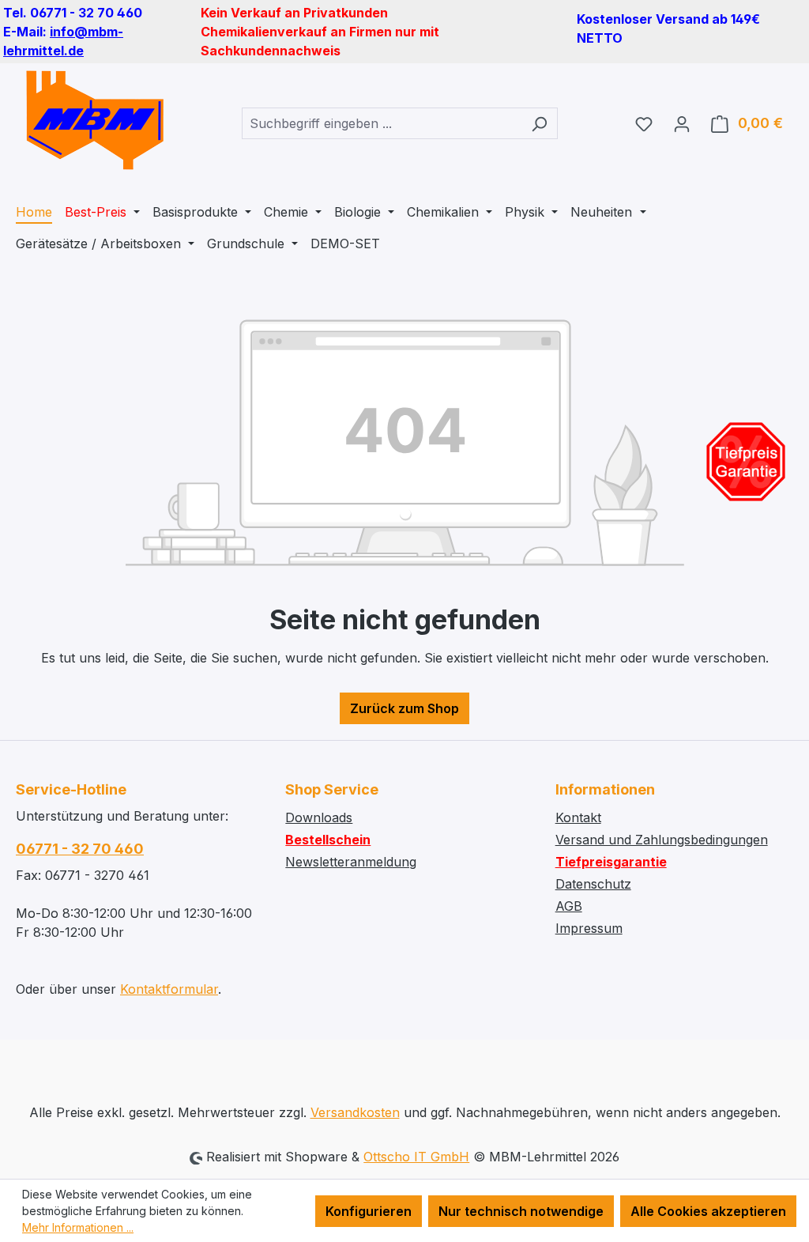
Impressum (589, 928)
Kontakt (578, 817)
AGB (568, 906)
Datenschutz (593, 884)
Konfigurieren (368, 1211)
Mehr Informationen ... (78, 1227)
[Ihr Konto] (682, 123)
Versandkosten (355, 1112)
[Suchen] (539, 123)
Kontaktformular (169, 989)
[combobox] (381, 123)
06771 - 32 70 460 (80, 848)
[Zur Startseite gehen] (95, 120)
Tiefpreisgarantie (611, 862)
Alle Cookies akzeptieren (708, 1211)
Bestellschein (328, 840)
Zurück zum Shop (404, 708)
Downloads (318, 817)
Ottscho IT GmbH (416, 1157)
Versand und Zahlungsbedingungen (661, 840)
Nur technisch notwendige (521, 1211)
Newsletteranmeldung (350, 862)
